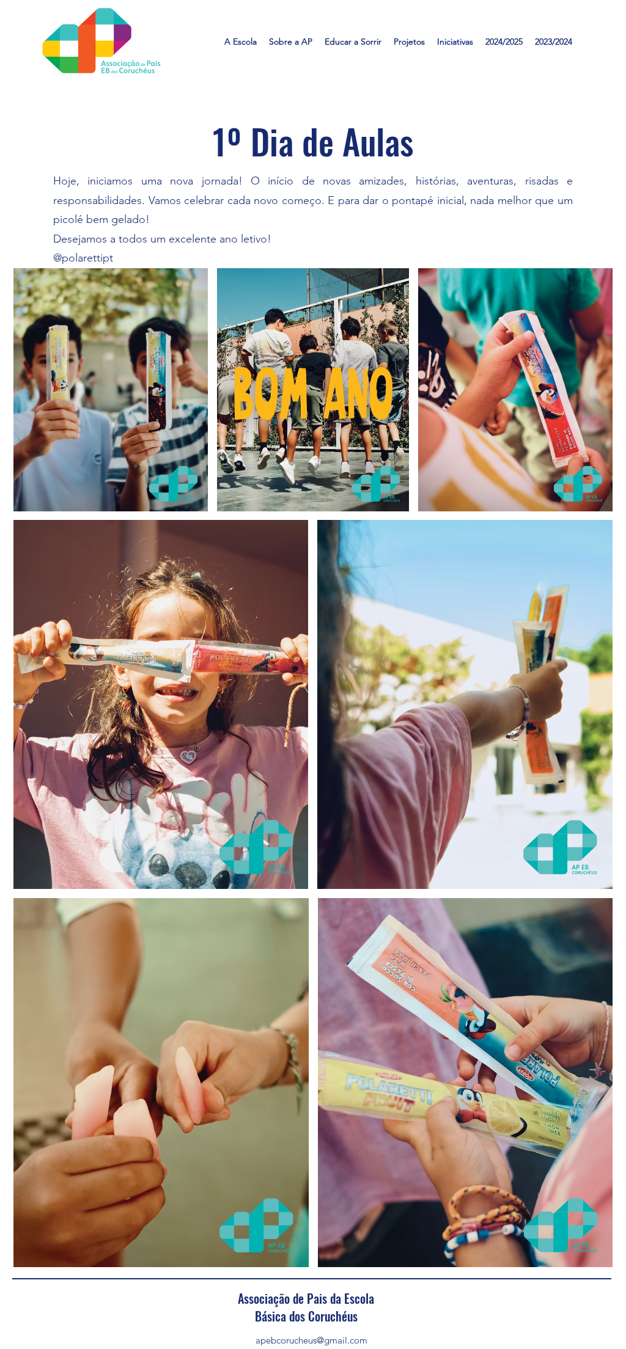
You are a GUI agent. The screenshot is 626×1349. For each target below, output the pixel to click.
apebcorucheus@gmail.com (311, 1340)
